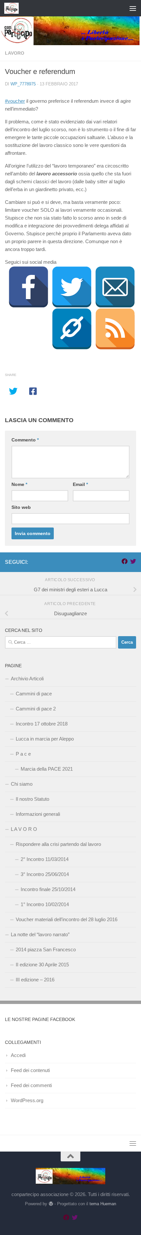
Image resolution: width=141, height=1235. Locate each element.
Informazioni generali (38, 814)
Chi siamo (21, 784)
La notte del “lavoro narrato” (40, 934)
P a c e (23, 754)
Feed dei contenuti (30, 1070)
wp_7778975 (23, 83)
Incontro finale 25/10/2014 (48, 889)
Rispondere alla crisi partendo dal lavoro (58, 844)
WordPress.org (27, 1100)
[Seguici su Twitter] (133, 561)
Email (80, 484)
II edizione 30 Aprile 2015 (42, 964)
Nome (19, 484)
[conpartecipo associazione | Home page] (14, 8)
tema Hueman (103, 1203)
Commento (25, 439)
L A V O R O (24, 829)
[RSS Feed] (115, 329)
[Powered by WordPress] (51, 1204)
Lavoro (14, 53)
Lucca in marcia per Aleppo (45, 739)
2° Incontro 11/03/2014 (45, 859)
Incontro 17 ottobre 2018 (42, 723)
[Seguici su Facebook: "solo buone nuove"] (125, 561)
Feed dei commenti (31, 1085)
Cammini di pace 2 (36, 708)
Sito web (21, 507)
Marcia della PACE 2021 (47, 769)
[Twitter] (72, 287)
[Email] (115, 287)
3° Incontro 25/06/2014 (45, 874)
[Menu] (133, 8)
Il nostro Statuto (32, 799)
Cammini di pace (34, 693)
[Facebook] (29, 287)
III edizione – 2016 (35, 979)
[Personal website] (72, 329)
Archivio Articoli (27, 678)
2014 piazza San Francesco (46, 949)
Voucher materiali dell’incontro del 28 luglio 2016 (66, 919)
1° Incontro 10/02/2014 (45, 904)
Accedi (18, 1055)
